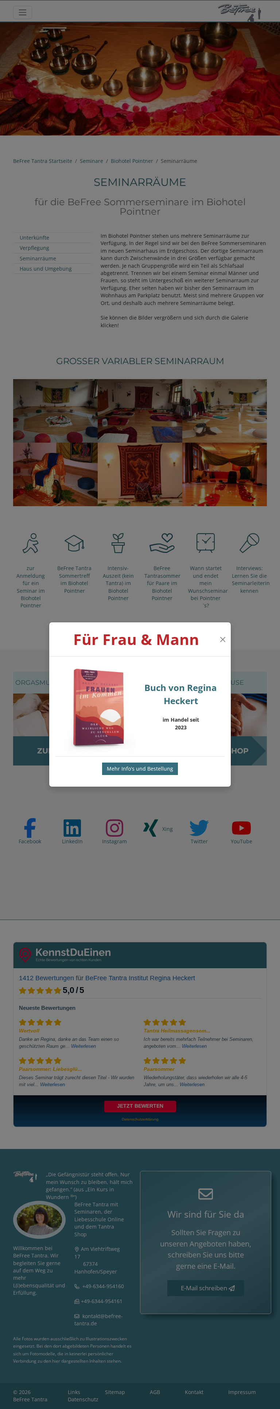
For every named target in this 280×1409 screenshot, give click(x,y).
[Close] (222, 639)
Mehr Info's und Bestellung (140, 768)
